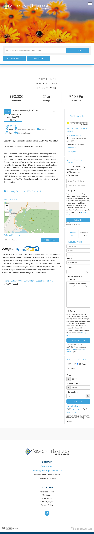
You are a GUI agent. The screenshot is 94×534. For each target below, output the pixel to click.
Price (68, 375)
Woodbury (40, 281)
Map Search (38, 58)
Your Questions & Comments (74, 277)
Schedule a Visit (84, 234)
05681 (50, 281)
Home (6, 281)
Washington (29, 281)
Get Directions (50, 240)
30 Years (82, 364)
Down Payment (73, 383)
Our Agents (71, 151)
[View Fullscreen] (7, 214)
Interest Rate (72, 392)
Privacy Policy (71, 349)
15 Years (73, 368)
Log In (50, 501)
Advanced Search (13, 58)
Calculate (78, 401)
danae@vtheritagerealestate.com (48, 470)
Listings (14, 281)
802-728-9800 (75, 135)
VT (20, 281)
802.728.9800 (48, 466)
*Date (69, 258)
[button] (77, 50)
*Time (69, 267)
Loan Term (71, 364)
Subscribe (78, 220)
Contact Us (71, 147)
